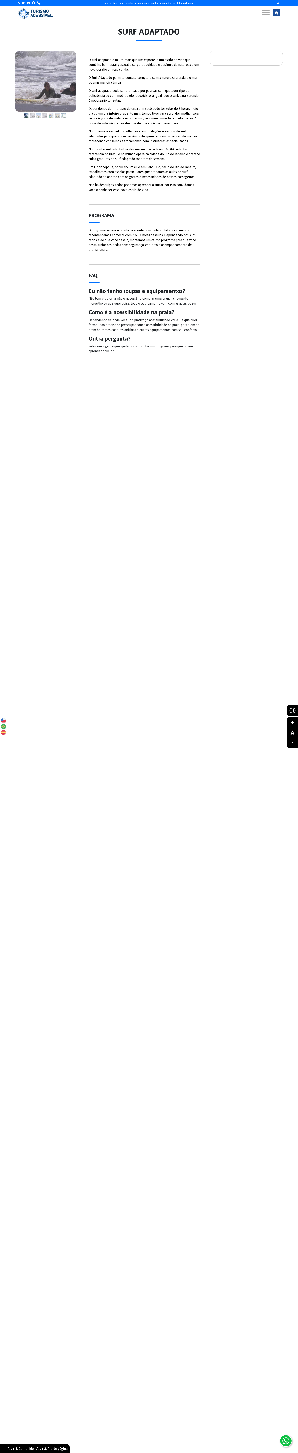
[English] (3, 720)
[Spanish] (3, 732)
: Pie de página (52, 1448)
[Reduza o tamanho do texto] (292, 742)
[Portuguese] (3, 726)
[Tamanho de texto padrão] (292, 732)
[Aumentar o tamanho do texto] (292, 722)
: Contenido (21, 1448)
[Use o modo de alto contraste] (292, 710)
